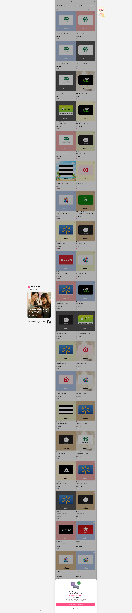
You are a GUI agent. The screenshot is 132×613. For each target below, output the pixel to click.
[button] (30, 610)
